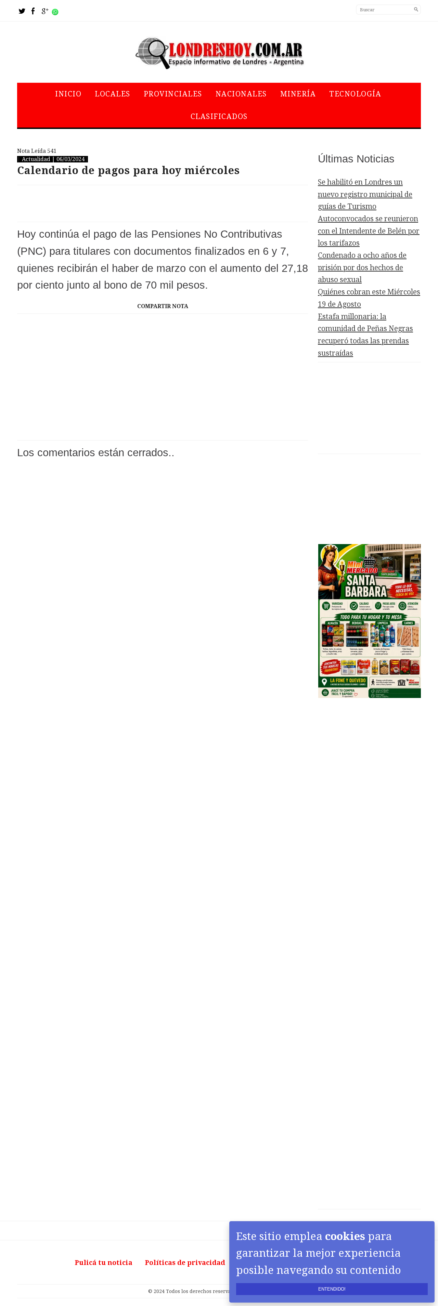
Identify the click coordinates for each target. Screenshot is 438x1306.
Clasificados (219, 116)
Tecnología (355, 94)
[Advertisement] (162, 203)
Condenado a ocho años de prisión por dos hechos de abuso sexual (362, 267)
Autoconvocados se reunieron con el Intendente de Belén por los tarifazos (369, 230)
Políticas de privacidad (185, 1263)
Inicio (68, 94)
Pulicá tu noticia (103, 1263)
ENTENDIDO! (332, 1289)
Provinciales (173, 94)
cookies (345, 1236)
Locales (112, 94)
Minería (298, 94)
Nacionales (241, 94)
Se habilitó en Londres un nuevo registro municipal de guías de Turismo (365, 194)
